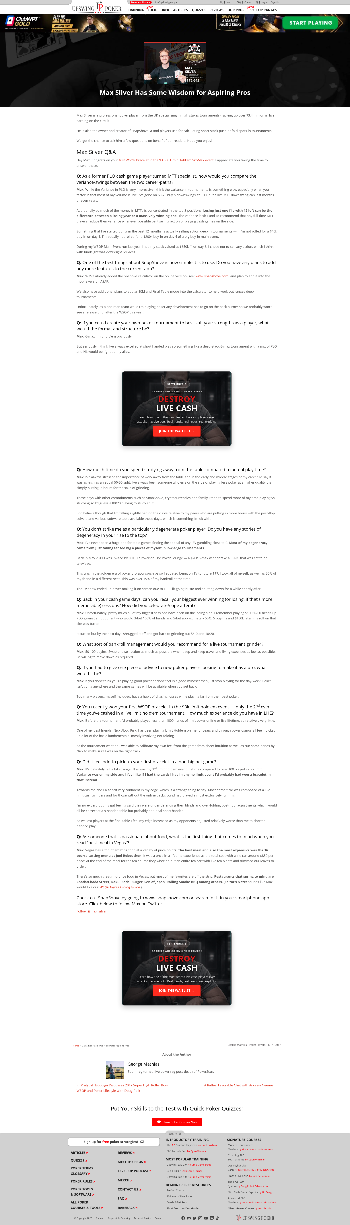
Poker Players (257, 1044)
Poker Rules (82, 1181)
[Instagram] (200, 1218)
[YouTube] (206, 1218)
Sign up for (114, 1141)
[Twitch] (212, 1218)
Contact (248, 2)
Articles (78, 1152)
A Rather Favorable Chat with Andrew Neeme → (240, 1085)
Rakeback (126, 1207)
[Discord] (189, 1218)
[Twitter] (195, 1218)
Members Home (139, 2)
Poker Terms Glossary (82, 1171)
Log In (264, 2)
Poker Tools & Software (82, 1192)
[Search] (222, 2)
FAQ (239, 2)
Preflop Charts (175, 1190)
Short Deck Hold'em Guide (183, 1208)
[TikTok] (217, 1218)
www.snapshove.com (212, 276)
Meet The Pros (130, 1162)
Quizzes (77, 1160)
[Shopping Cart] (257, 2)
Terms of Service (142, 1218)
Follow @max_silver (92, 911)
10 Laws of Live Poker (179, 1196)
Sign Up (275, 2)
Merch (229, 2)
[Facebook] (183, 1218)
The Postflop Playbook (192, 1145)
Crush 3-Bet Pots (177, 1202)
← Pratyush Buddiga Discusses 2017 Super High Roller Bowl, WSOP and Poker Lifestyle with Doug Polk (123, 1088)
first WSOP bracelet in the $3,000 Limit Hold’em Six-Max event (166, 160)
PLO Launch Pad (187, 1151)
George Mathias (237, 1044)
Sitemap (100, 1218)
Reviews (125, 1152)
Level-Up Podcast (133, 1171)
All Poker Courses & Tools (85, 1205)
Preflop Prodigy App (165, 2)
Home (76, 1045)
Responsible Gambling (119, 1218)
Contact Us (128, 1189)
